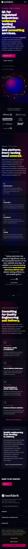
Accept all (14, 545)
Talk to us (6, 484)
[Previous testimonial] (8, 295)
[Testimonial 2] (13, 295)
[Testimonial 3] (14, 295)
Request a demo (8, 55)
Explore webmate (8, 60)
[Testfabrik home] (7, 2)
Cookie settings (14, 538)
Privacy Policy (19, 534)
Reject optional (14, 541)
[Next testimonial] (19, 295)
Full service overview (13, 420)
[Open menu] (25, 2)
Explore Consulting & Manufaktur (14, 464)
